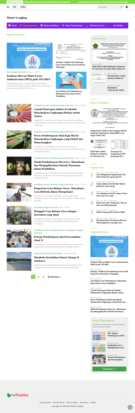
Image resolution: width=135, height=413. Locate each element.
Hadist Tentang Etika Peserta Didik (110, 212)
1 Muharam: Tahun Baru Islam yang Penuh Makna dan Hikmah (31, 2)
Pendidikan (38, 105)
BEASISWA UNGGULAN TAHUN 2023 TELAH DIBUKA (117, 89)
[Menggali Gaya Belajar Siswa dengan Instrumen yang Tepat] (19, 215)
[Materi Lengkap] (18, 395)
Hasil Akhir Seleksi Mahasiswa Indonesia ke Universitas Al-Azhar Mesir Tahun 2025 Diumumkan (109, 68)
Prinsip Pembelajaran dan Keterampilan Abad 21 (116, 358)
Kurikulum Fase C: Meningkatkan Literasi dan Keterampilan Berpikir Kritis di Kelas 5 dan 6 (117, 346)
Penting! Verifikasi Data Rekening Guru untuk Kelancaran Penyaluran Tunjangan (70, 64)
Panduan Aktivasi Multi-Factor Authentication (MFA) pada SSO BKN (109, 263)
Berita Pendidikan (51, 105)
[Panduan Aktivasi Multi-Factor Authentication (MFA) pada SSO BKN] (30, 56)
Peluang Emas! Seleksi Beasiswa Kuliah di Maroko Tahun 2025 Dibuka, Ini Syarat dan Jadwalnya (117, 77)
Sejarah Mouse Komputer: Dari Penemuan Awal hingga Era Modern (98, 2)
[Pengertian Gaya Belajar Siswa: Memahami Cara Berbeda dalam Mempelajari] (19, 192)
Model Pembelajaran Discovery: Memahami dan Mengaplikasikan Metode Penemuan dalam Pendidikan (59, 165)
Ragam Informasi (20, 72)
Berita (9, 72)
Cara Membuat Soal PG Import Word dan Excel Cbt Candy (111, 194)
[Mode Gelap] (127, 7)
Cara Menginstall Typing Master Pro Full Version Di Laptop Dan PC (111, 176)
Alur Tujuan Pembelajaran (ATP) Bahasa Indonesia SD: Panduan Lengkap (116, 334)
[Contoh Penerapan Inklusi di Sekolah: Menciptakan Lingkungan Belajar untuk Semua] (19, 115)
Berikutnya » (54, 276)
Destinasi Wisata (56, 253)
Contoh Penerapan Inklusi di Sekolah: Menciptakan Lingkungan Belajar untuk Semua (57, 112)
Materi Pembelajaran (68, 230)
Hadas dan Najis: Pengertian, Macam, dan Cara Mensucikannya (111, 204)
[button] (121, 7)
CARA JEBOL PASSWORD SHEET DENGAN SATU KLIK (110, 185)
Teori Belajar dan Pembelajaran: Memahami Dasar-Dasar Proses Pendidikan (69, 93)
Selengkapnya (108, 369)
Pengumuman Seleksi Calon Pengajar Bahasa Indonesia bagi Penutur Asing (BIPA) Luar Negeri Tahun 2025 (108, 133)
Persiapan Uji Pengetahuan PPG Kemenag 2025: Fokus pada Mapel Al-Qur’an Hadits (118, 154)
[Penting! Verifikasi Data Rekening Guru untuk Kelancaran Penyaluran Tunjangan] (71, 51)
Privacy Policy (72, 403)
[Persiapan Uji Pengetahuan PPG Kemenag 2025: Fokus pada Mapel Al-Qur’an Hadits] (119, 144)
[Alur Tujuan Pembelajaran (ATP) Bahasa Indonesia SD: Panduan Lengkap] (99, 335)
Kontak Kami (58, 403)
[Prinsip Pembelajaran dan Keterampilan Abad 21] (19, 238)
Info (14, 7)
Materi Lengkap (17, 17)
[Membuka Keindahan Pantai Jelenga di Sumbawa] (19, 261)
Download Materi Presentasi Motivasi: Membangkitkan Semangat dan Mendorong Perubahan (111, 221)
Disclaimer (84, 403)
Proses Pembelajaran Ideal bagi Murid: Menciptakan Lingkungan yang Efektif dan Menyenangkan (58, 139)
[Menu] (8, 7)
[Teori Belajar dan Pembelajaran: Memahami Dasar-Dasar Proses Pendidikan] (71, 80)
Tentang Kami (45, 403)
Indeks (23, 7)
